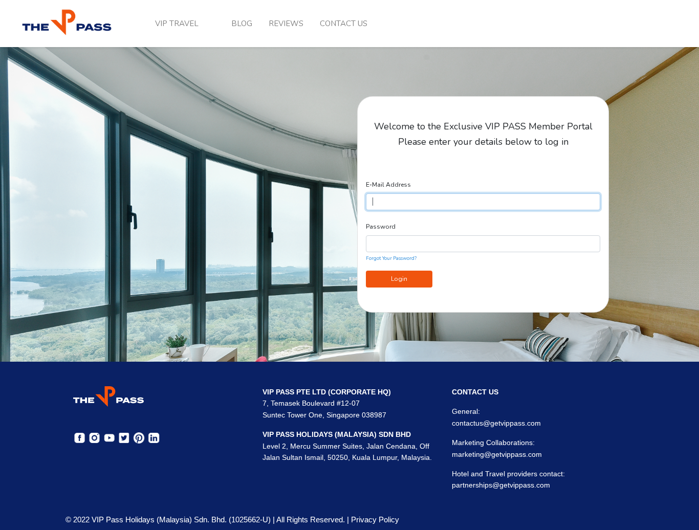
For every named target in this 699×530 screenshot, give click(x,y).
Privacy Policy (375, 519)
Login (399, 279)
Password (381, 227)
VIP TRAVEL (177, 23)
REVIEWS (286, 23)
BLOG (241, 23)
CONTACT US (343, 23)
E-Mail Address (388, 185)
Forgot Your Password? (391, 258)
